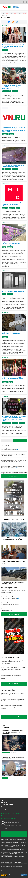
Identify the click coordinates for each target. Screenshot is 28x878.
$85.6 (14, 13)
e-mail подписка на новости (11, 813)
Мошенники (15, 423)
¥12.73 (5, 13)
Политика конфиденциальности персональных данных (13, 870)
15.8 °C (8, 2)
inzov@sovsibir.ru (8, 855)
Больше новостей (14, 476)
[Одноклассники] (13, 22)
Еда (10, 90)
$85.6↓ (12, 2)
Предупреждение (6, 423)
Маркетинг (4, 50)
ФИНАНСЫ (8, 169)
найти (20, 440)
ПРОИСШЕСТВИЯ (5, 752)
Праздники (4, 90)
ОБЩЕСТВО (4, 777)
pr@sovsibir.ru (21, 856)
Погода (3, 809)
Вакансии (4, 807)
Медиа (17, 208)
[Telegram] (17, 22)
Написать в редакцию (14, 834)
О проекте (4, 800)
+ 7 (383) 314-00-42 (13, 853)
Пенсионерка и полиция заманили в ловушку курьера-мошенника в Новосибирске (12, 732)
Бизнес (3, 247)
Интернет (11, 134)
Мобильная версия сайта (8, 818)
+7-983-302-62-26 (9, 858)
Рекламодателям (7, 805)
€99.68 (22, 13)
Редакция (4, 802)
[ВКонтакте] (9, 22)
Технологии (5, 208)
